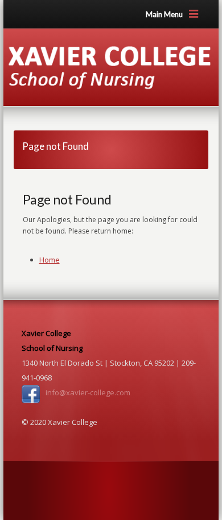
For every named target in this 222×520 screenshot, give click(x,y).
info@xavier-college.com (88, 392)
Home (49, 260)
